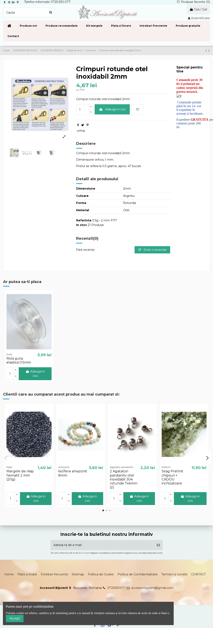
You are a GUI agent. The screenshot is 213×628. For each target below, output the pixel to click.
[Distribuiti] (78, 125)
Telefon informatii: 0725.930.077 (47, 2)
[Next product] (209, 50)
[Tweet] (82, 125)
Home (9, 574)
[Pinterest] (88, 125)
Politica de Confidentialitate (138, 574)
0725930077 (116, 588)
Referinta (83, 220)
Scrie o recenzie (155, 250)
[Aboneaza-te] (158, 545)
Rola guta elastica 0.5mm (18, 360)
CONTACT (198, 574)
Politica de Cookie (101, 574)
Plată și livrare (27, 574)
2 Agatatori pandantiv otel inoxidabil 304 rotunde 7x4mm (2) (123, 479)
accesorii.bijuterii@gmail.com (152, 588)
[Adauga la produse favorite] (137, 109)
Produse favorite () (195, 2)
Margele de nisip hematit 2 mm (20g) (20, 475)
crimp (81, 131)
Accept (15, 618)
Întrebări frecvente (54, 574)
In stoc (81, 225)
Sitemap (78, 574)
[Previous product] (206, 50)
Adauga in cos (115, 109)
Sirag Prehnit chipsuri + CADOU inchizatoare (172, 477)
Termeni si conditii (174, 574)
